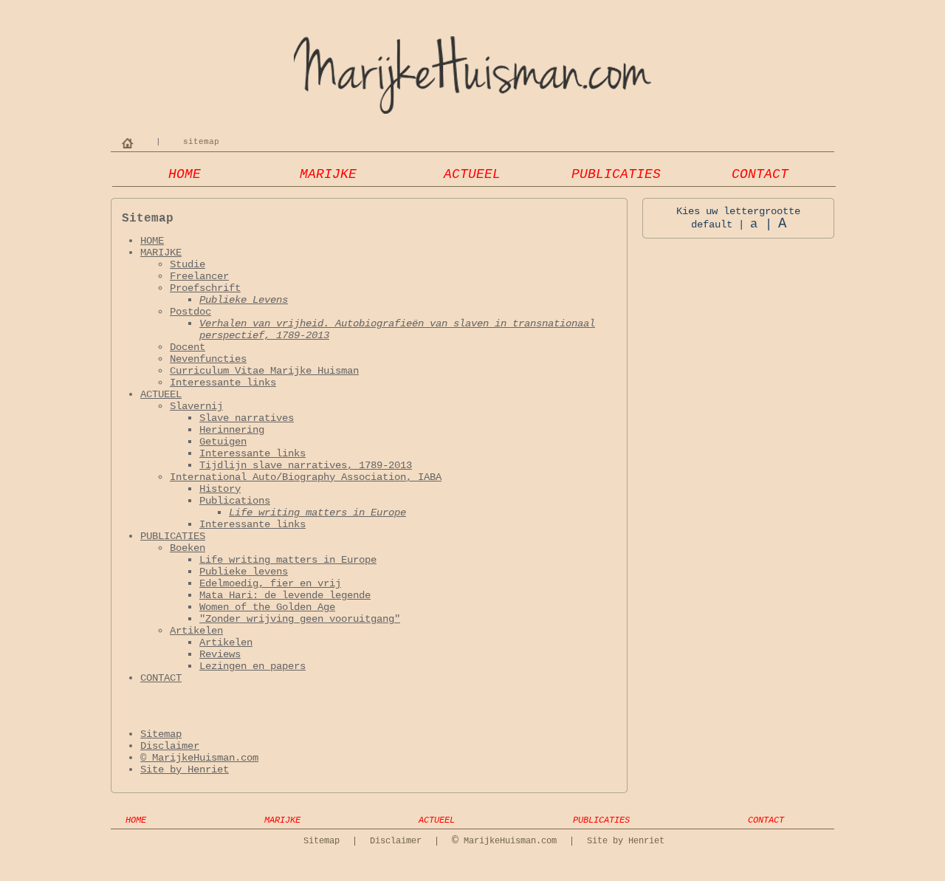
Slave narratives (246, 418)
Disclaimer (169, 746)
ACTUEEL (472, 174)
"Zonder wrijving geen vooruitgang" (299, 619)
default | (717, 224)
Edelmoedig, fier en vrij (270, 583)
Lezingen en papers (252, 666)
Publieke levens (243, 571)
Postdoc (190, 312)
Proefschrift (205, 288)
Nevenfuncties (208, 359)
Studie (187, 264)
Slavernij (196, 406)
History (220, 489)
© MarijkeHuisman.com (199, 758)
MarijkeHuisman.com (504, 841)
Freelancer (199, 276)
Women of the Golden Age (267, 607)
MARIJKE (328, 174)
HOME (184, 174)
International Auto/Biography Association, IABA (305, 477)
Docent (187, 347)
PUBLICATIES (616, 174)
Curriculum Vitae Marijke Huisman (264, 371)
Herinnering (231, 430)
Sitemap (161, 734)
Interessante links (223, 382)
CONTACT (760, 174)
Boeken (187, 548)
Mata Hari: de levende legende (285, 595)
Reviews (220, 654)
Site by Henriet (184, 769)
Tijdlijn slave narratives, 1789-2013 (305, 465)
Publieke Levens (243, 300)
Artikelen (196, 631)
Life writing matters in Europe (317, 512)
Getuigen (223, 442)
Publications (234, 501)
